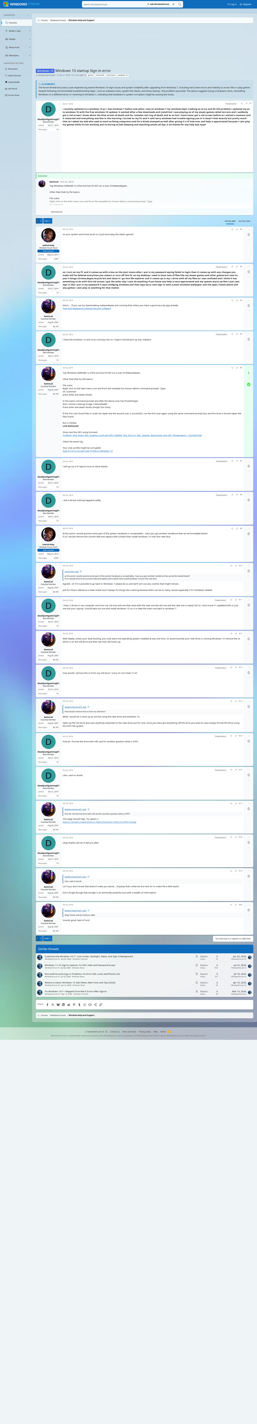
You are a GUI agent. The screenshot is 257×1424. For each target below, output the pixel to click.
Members (14, 55)
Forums (13, 22)
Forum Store (13, 95)
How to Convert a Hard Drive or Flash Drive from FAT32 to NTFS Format (99, 821)
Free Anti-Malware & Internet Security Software (87, 308)
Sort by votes (244, 221)
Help (155, 1031)
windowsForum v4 (95, 1031)
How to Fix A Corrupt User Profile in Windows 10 (88, 450)
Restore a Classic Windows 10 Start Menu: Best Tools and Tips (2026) (80, 982)
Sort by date (230, 221)
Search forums (14, 75)
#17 (240, 803)
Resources (14, 47)
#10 (240, 566)
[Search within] (173, 4)
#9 (241, 528)
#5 (241, 334)
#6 (241, 368)
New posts (13, 68)
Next (46, 220)
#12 (240, 633)
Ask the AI (12, 88)
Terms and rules (129, 1031)
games (91, 75)
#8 (241, 494)
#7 (241, 461)
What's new (15, 30)
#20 (240, 905)
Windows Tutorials (80, 959)
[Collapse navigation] (28, 15)
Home (163, 1031)
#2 (241, 229)
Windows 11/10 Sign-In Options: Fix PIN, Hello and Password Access (80, 965)
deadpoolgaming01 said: (75, 707)
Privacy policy (145, 1031)
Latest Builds (13, 82)
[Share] (242, 104)
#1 (251, 103)
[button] (30, 31)
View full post (56, 211)
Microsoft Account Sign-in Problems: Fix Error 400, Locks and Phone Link (82, 973)
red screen (110, 75)
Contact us (115, 1031)
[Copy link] (247, 104)
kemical (54, 181)
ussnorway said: (72, 571)
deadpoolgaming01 (47, 75)
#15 (240, 736)
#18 (240, 837)
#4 (241, 300)
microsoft (100, 75)
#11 (240, 600)
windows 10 (123, 75)
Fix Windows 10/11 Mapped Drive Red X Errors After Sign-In (76, 991)
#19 (240, 871)
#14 (240, 701)
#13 (240, 667)
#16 (240, 770)
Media (12, 39)
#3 (241, 266)
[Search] (179, 4)
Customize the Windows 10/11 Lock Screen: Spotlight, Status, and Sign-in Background (89, 956)
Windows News (78, 968)
